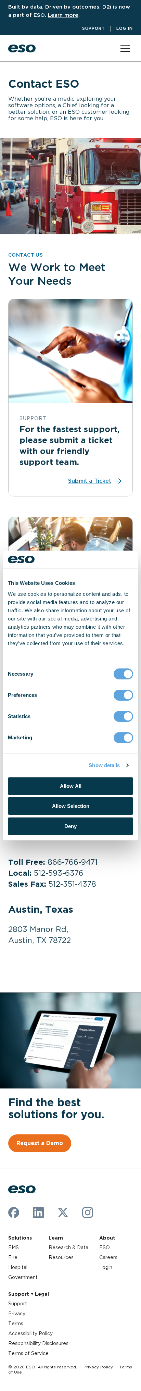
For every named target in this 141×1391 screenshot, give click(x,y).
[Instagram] (87, 1212)
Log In (124, 28)
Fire (12, 1257)
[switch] (123, 695)
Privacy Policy (98, 1366)
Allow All (70, 786)
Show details (104, 765)
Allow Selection (70, 806)
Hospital (17, 1267)
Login (105, 1267)
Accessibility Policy (30, 1333)
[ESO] (22, 48)
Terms (15, 1323)
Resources (61, 1257)
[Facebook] (13, 1212)
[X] (62, 1212)
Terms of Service (28, 1353)
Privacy (16, 1313)
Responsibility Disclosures (38, 1343)
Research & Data (68, 1247)
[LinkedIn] (38, 1212)
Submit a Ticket (89, 481)
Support (93, 28)
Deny (70, 826)
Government (23, 1277)
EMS (13, 1247)
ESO (104, 1247)
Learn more (63, 15)
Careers (108, 1257)
